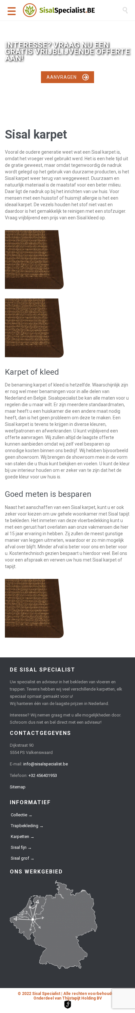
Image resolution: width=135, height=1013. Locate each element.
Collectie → (21, 814)
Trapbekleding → (27, 825)
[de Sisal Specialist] (72, 10)
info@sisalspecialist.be (45, 763)
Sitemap (18, 786)
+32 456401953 (43, 775)
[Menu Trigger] (12, 11)
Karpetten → (22, 836)
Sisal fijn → (21, 847)
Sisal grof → (22, 858)
